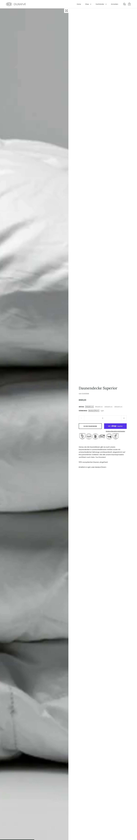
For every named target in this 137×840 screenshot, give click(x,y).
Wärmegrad (83, 411)
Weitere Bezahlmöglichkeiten (115, 431)
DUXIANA (85, 393)
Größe (81, 407)
